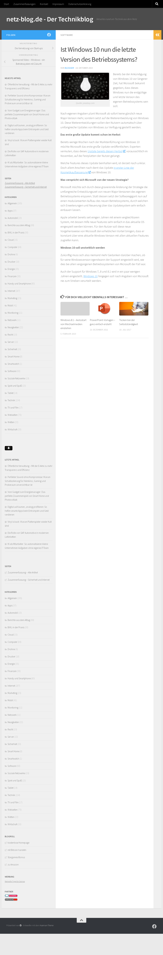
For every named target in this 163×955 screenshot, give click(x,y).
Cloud (11, 239)
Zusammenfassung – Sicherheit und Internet (26, 186)
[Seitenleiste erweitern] (157, 35)
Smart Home (13, 356)
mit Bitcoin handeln (17, 849)
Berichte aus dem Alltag (19, 225)
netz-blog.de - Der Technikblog (49, 19)
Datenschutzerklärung (79, 4)
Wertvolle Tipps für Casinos (15, 881)
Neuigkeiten (13, 327)
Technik (11, 400)
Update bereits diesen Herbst (105, 151)
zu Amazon (13, 864)
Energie (11, 269)
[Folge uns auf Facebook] (49, 35)
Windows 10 (90, 276)
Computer (12, 247)
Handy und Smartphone (19, 283)
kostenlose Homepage (18, 842)
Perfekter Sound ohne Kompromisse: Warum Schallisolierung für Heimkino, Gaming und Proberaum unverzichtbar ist (27, 99)
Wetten (11, 422)
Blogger (69, 67)
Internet (11, 290)
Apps (10, 210)
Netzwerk (12, 320)
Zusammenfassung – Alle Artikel (20, 183)
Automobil (13, 217)
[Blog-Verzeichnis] (11, 896)
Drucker (11, 261)
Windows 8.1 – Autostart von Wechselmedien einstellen (73, 324)
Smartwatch (13, 363)
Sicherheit (12, 349)
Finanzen (12, 276)
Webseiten (13, 414)
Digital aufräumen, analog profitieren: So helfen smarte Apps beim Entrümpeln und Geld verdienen (27, 129)
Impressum (58, 4)
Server (11, 341)
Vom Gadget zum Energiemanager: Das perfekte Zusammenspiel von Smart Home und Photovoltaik (27, 114)
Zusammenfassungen (24, 4)
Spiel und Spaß (15, 385)
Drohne (11, 254)
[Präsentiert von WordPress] (21, 925)
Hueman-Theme (46, 925)
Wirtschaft (12, 429)
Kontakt (44, 4)
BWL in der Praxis (16, 232)
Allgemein (12, 203)
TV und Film (13, 407)
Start (6, 4)
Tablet (10, 392)
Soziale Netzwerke (16, 378)
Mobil (10, 305)
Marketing (12, 298)
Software (66, 34)
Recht (10, 334)
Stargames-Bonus (16, 857)
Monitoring (13, 312)
